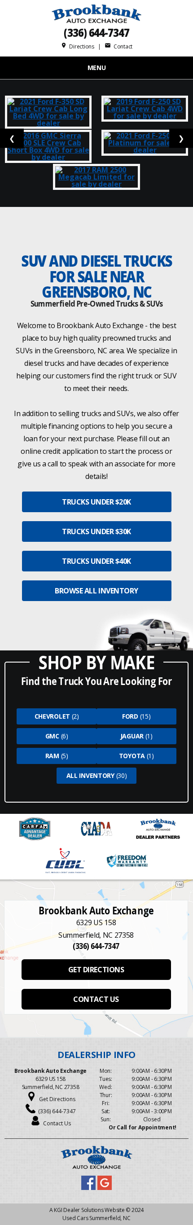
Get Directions (57, 1099)
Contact (118, 46)
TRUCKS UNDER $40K (96, 561)
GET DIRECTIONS (96, 970)
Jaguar (132, 736)
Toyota (132, 755)
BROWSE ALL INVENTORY (96, 591)
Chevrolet (52, 716)
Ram (52, 755)
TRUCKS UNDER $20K (96, 502)
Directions (77, 46)
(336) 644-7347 (96, 32)
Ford (130, 716)
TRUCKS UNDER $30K (96, 531)
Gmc (52, 736)
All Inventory (90, 775)
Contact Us (57, 1123)
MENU (97, 67)
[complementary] (166, 1198)
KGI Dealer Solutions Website (89, 1210)
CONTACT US (95, 999)
